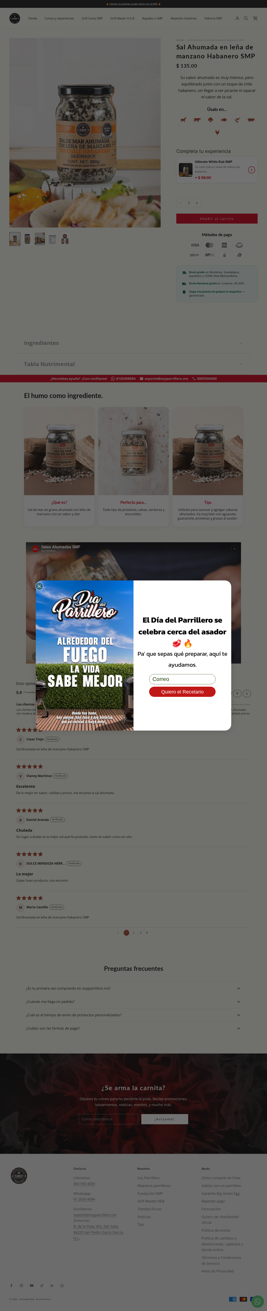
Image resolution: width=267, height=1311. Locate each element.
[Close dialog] (39, 586)
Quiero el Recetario (182, 691)
